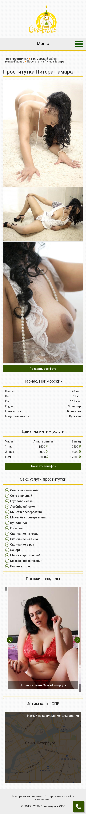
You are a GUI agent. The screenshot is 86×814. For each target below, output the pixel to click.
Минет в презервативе (26, 512)
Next (77, 639)
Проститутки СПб (52, 806)
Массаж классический (26, 561)
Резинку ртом (20, 566)
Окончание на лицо (24, 539)
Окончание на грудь (24, 533)
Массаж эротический (25, 555)
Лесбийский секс (22, 506)
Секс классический (24, 490)
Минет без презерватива (28, 517)
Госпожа (16, 528)
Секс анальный (21, 496)
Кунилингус (18, 523)
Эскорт (15, 550)
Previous (10, 639)
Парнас (30, 381)
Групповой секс (21, 501)
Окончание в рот (22, 544)
